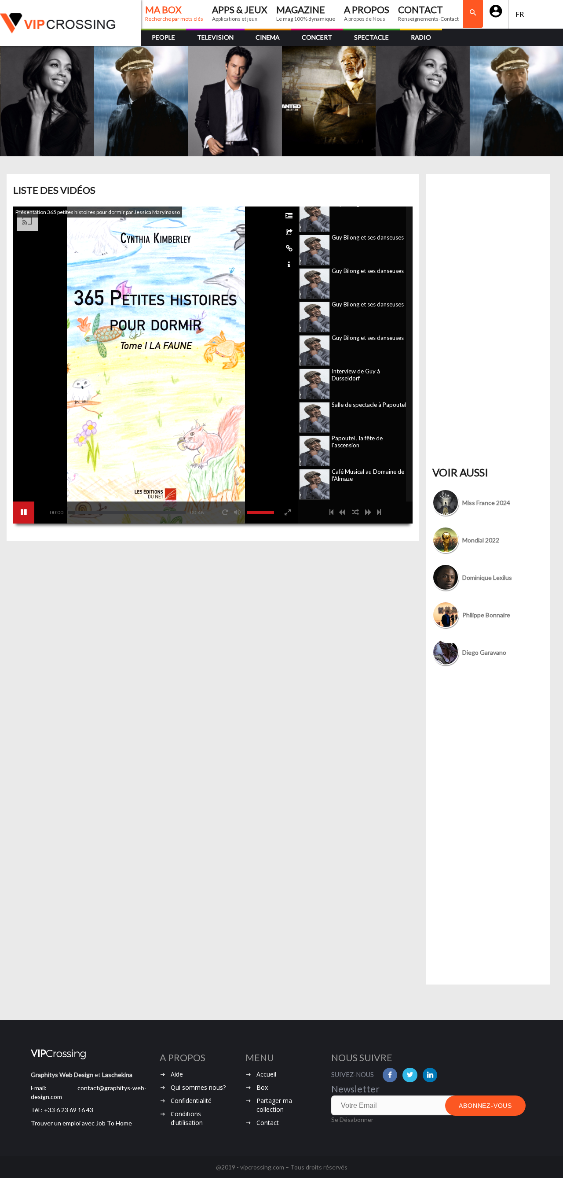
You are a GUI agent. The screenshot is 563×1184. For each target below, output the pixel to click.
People (163, 37)
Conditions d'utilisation (187, 1118)
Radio (421, 37)
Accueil (266, 1074)
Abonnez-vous (485, 1105)
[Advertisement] (488, 328)
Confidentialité (191, 1100)
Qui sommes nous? (198, 1087)
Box (262, 1087)
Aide (177, 1074)
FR (520, 14)
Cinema (268, 37)
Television (215, 37)
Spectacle (371, 37)
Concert (317, 37)
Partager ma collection (274, 1105)
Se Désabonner (352, 1119)
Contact (267, 1122)
